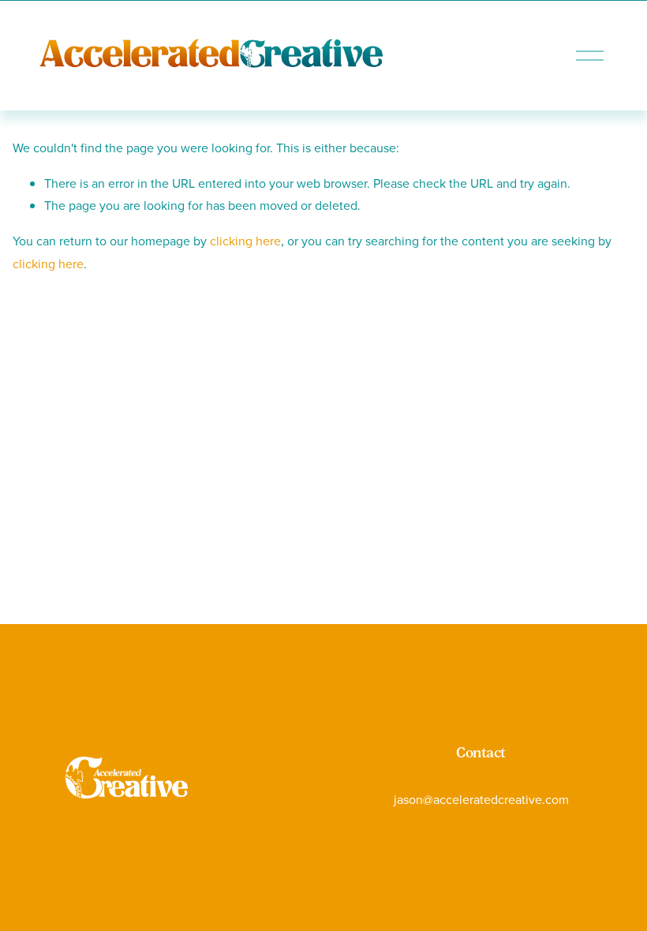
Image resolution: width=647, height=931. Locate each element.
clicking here (245, 240)
